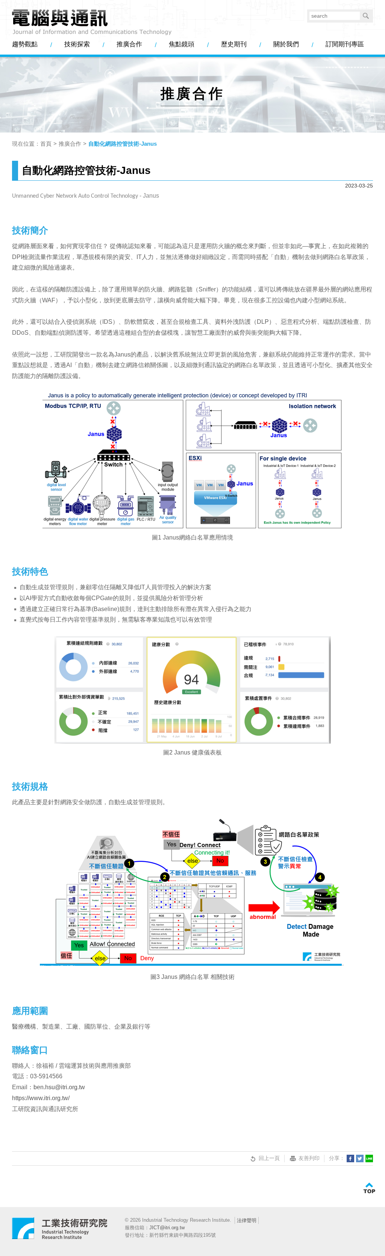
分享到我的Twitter (360, 1158)
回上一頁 (269, 1158)
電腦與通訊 (60, 1231)
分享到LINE (369, 1158)
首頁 (46, 143)
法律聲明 (246, 1220)
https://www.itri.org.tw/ (41, 1098)
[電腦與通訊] (92, 22)
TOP (369, 1188)
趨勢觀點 (25, 44)
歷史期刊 (234, 44)
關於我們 (286, 44)
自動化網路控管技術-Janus (122, 143)
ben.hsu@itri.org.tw (59, 1087)
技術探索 (77, 44)
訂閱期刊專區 (345, 44)
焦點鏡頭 (181, 44)
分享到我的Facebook (350, 1158)
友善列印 (309, 1158)
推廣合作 (129, 44)
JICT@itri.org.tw (167, 1227)
